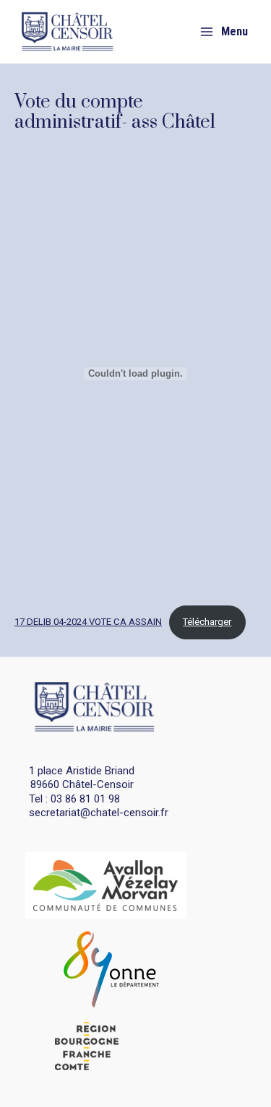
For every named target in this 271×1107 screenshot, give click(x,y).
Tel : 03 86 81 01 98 (74, 798)
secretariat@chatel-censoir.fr (98, 812)
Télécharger (207, 621)
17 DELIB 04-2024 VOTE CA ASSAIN (88, 621)
